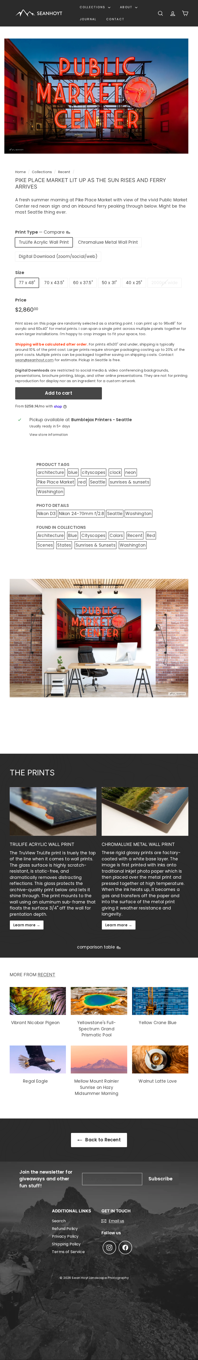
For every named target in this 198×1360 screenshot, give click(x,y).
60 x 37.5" (83, 283)
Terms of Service (68, 1252)
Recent (64, 172)
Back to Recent (102, 1140)
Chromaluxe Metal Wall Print (108, 242)
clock (115, 472)
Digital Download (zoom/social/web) (58, 256)
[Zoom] (96, 96)
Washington (50, 492)
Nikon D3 (46, 514)
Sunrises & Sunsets (95, 545)
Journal (88, 19)
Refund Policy (65, 1228)
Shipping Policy (66, 1244)
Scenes (45, 545)
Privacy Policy (65, 1236)
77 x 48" (27, 283)
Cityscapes (93, 535)
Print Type (40, 232)
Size (19, 272)
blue (73, 472)
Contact (115, 19)
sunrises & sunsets (129, 482)
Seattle (97, 482)
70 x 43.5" (54, 283)
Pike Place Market (55, 482)
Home (20, 172)
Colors (116, 535)
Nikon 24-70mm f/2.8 (81, 514)
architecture (50, 472)
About (127, 7)
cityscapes (93, 472)
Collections (93, 7)
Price (20, 300)
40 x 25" (134, 283)
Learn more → (26, 925)
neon (130, 472)
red (82, 482)
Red (151, 535)
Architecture (50, 535)
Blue (72, 535)
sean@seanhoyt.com (34, 360)
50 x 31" (109, 283)
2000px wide (164, 283)
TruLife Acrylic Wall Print (44, 242)
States (64, 545)
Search (59, 1221)
